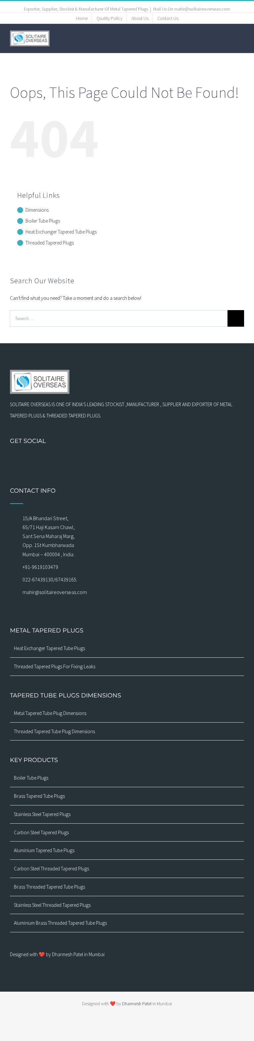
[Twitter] (118, 459)
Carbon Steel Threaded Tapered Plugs (51, 868)
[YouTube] (127, 459)
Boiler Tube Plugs (42, 221)
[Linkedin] (153, 459)
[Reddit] (161, 459)
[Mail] (110, 459)
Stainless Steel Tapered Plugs (42, 814)
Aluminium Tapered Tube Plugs (44, 850)
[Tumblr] (144, 459)
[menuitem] (82, 19)
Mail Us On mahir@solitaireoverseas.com (191, 9)
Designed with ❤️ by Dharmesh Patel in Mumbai (57, 954)
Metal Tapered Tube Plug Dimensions (50, 713)
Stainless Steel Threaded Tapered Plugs (52, 905)
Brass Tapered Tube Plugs (39, 796)
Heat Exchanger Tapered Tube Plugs (61, 232)
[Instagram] (101, 459)
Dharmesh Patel (137, 1004)
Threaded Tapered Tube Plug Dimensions (54, 731)
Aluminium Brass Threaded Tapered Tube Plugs (60, 923)
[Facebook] (93, 459)
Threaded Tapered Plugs (49, 243)
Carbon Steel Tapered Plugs (41, 832)
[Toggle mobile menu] (241, 37)
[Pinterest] (136, 459)
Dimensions (37, 210)
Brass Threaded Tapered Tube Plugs (49, 887)
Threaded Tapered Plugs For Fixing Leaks (54, 666)
